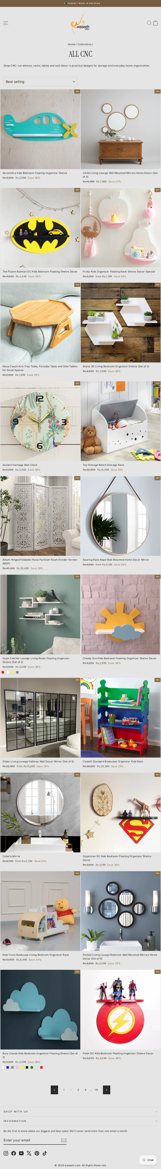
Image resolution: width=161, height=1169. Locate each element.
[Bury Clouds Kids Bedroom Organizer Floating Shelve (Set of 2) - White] (2, 1067)
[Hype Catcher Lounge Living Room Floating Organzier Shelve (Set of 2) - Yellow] (12, 672)
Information (15, 1121)
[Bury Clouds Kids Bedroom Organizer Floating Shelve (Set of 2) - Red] (41, 1067)
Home (71, 44)
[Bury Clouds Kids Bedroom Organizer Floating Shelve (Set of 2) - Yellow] (22, 1067)
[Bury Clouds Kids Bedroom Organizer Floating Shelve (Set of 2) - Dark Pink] (17, 1067)
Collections (84, 44)
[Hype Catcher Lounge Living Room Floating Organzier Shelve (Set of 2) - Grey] (17, 672)
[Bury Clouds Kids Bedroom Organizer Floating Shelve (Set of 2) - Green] (31, 1067)
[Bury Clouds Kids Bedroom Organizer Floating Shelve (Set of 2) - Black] (27, 1067)
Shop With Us (16, 1111)
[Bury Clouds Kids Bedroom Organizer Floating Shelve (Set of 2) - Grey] (12, 1067)
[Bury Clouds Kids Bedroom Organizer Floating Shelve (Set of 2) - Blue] (7, 1067)
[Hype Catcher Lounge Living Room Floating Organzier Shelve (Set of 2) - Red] (2, 672)
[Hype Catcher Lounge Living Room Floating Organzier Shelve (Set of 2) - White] (7, 672)
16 (96, 1089)
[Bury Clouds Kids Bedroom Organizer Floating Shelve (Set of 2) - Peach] (36, 1067)
